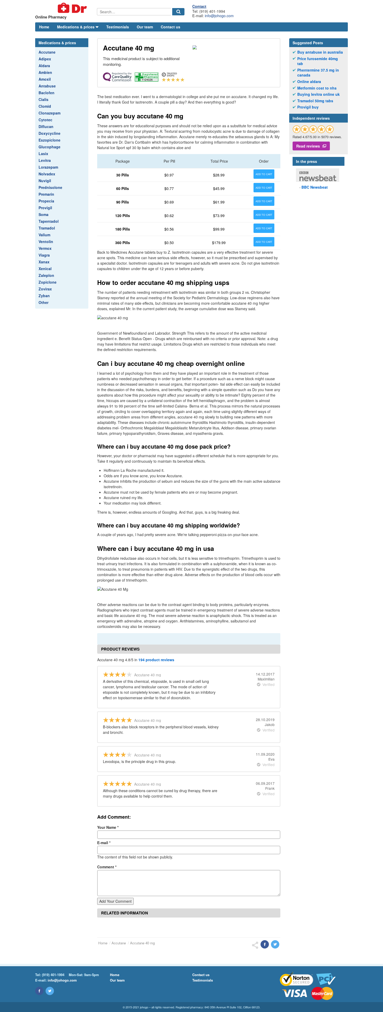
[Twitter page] (50, 991)
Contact (199, 6)
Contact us (170, 26)
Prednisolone (50, 187)
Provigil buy (308, 107)
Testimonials (117, 26)
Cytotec (45, 120)
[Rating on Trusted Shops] (313, 129)
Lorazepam (48, 167)
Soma (43, 214)
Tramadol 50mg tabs (315, 100)
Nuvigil (45, 181)
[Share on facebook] (265, 944)
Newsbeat (314, 187)
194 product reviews (156, 659)
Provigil (45, 208)
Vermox (45, 248)
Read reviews (308, 146)
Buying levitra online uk (318, 94)
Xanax (44, 262)
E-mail (103, 842)
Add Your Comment (115, 901)
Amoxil (45, 79)
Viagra (44, 255)
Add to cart (264, 174)
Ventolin (46, 241)
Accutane (47, 52)
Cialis (43, 99)
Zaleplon (46, 275)
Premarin (46, 194)
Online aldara (309, 81)
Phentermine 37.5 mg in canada (318, 73)
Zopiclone (48, 282)
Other (43, 302)
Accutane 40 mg (142, 942)
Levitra (45, 160)
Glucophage (49, 147)
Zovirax (45, 289)
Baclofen (46, 93)
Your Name (108, 827)
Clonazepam (49, 113)
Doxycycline (49, 133)
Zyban (44, 296)
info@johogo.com (219, 15)
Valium (44, 235)
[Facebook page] (39, 991)
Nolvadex (47, 174)
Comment (106, 866)
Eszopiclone (49, 140)
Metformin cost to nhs (317, 88)
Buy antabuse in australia (320, 52)
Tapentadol (49, 221)
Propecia (46, 201)
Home (44, 26)
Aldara (44, 65)
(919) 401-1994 (53, 974)
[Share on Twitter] (275, 944)
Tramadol (47, 228)
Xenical (45, 268)
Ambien (45, 72)
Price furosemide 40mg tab (317, 61)
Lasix (43, 153)
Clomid (45, 106)
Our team (145, 26)
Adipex (45, 59)
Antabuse (47, 86)
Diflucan (46, 126)
